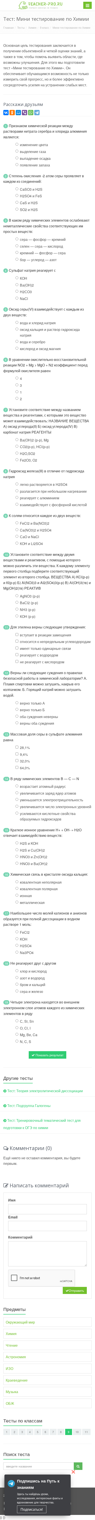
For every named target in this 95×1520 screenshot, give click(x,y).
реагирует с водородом (39, 655)
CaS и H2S (29, 202)
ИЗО (9, 1368)
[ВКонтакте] (6, 112)
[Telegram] (37, 112)
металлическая (32, 902)
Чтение (12, 1345)
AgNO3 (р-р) (30, 596)
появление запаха (35, 165)
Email (12, 1217)
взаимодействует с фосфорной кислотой (53, 504)
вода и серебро (32, 341)
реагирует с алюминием (39, 497)
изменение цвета (34, 144)
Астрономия (16, 1356)
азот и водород (32, 978)
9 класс (44, 27)
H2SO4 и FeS (31, 195)
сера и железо (31, 991)
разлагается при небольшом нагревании (53, 491)
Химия (32, 27)
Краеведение (17, 1380)
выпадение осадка (35, 158)
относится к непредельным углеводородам (55, 641)
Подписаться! (32, 1509)
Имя (11, 1200)
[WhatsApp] (30, 112)
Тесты (21, 27)
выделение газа (33, 151)
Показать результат (49, 1055)
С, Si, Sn (27, 1021)
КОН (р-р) (27, 616)
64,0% (25, 767)
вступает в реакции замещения (45, 634)
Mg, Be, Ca (28, 1034)
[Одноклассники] (12, 112)
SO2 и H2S (29, 209)
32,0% (25, 761)
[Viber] (24, 112)
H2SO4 (26, 945)
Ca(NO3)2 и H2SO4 (35, 530)
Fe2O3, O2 (28, 460)
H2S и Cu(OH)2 (32, 850)
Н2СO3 (26, 291)
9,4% (24, 754)
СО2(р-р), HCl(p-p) (35, 446)
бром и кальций (32, 984)
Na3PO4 (27, 952)
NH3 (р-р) (27, 609)
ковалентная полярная (39, 888)
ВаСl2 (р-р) (29, 602)
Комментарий (20, 1237)
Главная (8, 27)
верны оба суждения (37, 723)
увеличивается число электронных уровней (55, 806)
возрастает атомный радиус (43, 786)
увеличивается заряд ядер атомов (48, 793)
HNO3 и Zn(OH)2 (33, 856)
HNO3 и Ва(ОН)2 (34, 863)
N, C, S (25, 1041)
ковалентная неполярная (41, 882)
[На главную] (40, 5)
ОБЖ (10, 1403)
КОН (23, 278)
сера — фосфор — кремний (43, 239)
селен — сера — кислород (41, 246)
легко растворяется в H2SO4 (43, 484)
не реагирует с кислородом (42, 661)
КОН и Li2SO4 (31, 543)
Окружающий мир (20, 1322)
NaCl (24, 298)
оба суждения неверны (39, 716)
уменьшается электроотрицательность (51, 799)
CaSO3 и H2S (31, 189)
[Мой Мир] (18, 112)
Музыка (12, 1391)
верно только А (32, 703)
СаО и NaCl (29, 536)
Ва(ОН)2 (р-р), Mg (34, 440)
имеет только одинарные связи (45, 648)
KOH (23, 939)
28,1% (25, 747)
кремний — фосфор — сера (43, 252)
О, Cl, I (25, 1028)
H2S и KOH (29, 843)
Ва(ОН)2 (27, 285)
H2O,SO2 (27, 453)
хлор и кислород (33, 971)
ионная (26, 895)
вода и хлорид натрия (38, 322)
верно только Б (32, 709)
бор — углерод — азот (38, 259)
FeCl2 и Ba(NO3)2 (34, 523)
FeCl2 (25, 932)
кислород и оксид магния (40, 348)
